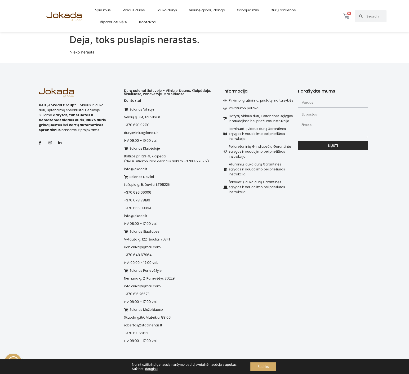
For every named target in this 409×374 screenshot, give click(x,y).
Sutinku (263, 367)
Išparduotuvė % (113, 21)
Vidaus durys (134, 10)
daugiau (151, 369)
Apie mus (102, 10)
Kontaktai (147, 21)
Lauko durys (167, 10)
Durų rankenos (283, 10)
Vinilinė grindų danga (207, 10)
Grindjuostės (248, 10)
